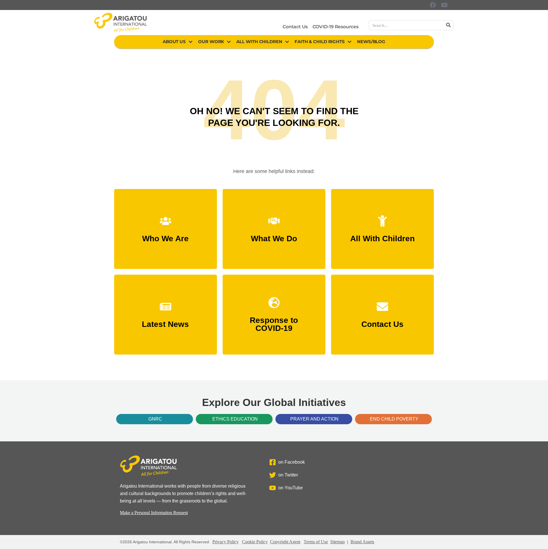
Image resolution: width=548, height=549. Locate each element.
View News (165, 321)
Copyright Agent (285, 541)
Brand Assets (362, 541)
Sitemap (337, 541)
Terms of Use (316, 541)
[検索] (448, 25)
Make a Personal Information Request (154, 512)
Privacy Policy (225, 541)
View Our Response (274, 325)
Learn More (165, 236)
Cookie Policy (255, 541)
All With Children (259, 41)
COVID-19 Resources (335, 26)
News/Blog (371, 41)
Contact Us (295, 26)
